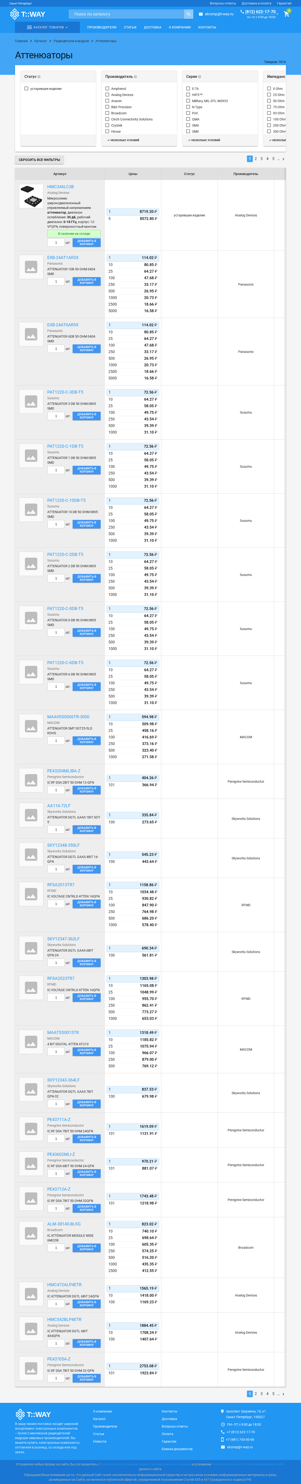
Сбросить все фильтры (39, 160)
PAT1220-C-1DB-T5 (65, 446)
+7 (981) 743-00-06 (240, 1439)
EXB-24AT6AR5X (63, 324)
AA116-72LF (59, 805)
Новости (99, 1441)
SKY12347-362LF (63, 938)
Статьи (130, 27)
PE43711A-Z (59, 1119)
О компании (180, 27)
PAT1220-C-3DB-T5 (65, 392)
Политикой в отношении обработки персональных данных (145, 1464)
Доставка (152, 27)
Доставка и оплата (256, 3)
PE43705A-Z (59, 1358)
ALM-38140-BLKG (64, 1223)
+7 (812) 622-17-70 (241, 1432)
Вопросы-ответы (223, 3)
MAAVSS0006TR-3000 (68, 716)
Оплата (167, 1434)
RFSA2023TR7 (61, 978)
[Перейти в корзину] (286, 14)
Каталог (99, 1419)
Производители (101, 27)
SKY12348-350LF (63, 845)
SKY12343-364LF (63, 1079)
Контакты (207, 27)
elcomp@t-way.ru (219, 14)
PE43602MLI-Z (61, 1154)
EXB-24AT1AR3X (63, 257)
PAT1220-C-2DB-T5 (65, 554)
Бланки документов (177, 1449)
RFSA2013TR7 (61, 884)
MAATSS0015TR (63, 1032)
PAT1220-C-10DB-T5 (66, 500)
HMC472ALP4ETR (64, 1284)
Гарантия (284, 3)
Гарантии (169, 1441)
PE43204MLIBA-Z (63, 770)
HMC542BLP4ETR (64, 1319)
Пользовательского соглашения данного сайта (248, 1464)
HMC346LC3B (60, 186)
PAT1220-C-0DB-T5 (65, 608)
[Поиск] (188, 14)
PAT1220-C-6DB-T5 (65, 662)
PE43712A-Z (59, 1189)
